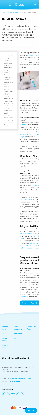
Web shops (18, 334)
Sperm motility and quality (8, 110)
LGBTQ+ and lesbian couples (8, 84)
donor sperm (24, 297)
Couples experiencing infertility (8, 91)
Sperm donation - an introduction (8, 98)
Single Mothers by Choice (8, 77)
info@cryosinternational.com (20, 379)
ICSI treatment (26, 200)
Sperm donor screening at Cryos (8, 122)
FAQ (3, 334)
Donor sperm (14, 12)
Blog (15, 338)
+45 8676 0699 (14, 382)
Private (4, 12)
